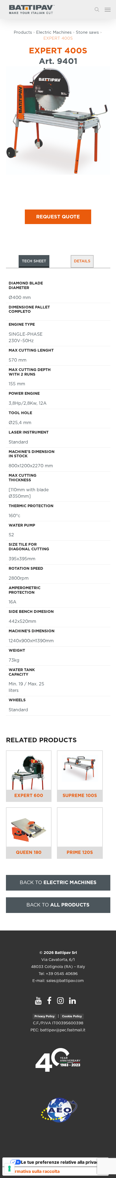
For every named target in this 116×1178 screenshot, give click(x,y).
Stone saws (87, 32)
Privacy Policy (44, 1016)
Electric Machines (53, 32)
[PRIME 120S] (79, 827)
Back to (58, 882)
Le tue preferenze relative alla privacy (61, 1162)
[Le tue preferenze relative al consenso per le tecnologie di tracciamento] (9, 1168)
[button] (110, 9)
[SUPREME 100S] (79, 770)
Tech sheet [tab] (34, 261)
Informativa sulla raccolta (33, 1171)
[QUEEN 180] (28, 827)
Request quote (58, 217)
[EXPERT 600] (28, 770)
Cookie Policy (72, 1016)
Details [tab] (82, 261)
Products (23, 32)
